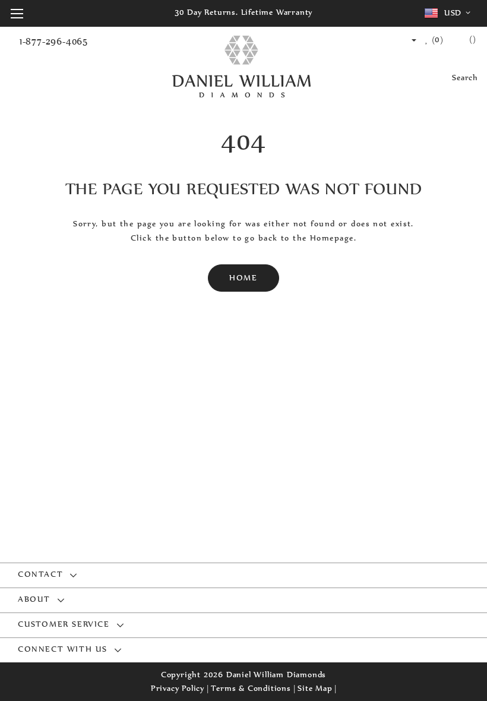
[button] (449, 13)
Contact (40, 574)
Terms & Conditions (250, 688)
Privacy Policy (177, 688)
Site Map (315, 688)
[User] (408, 39)
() (436, 39)
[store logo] (241, 67)
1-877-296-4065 (54, 41)
